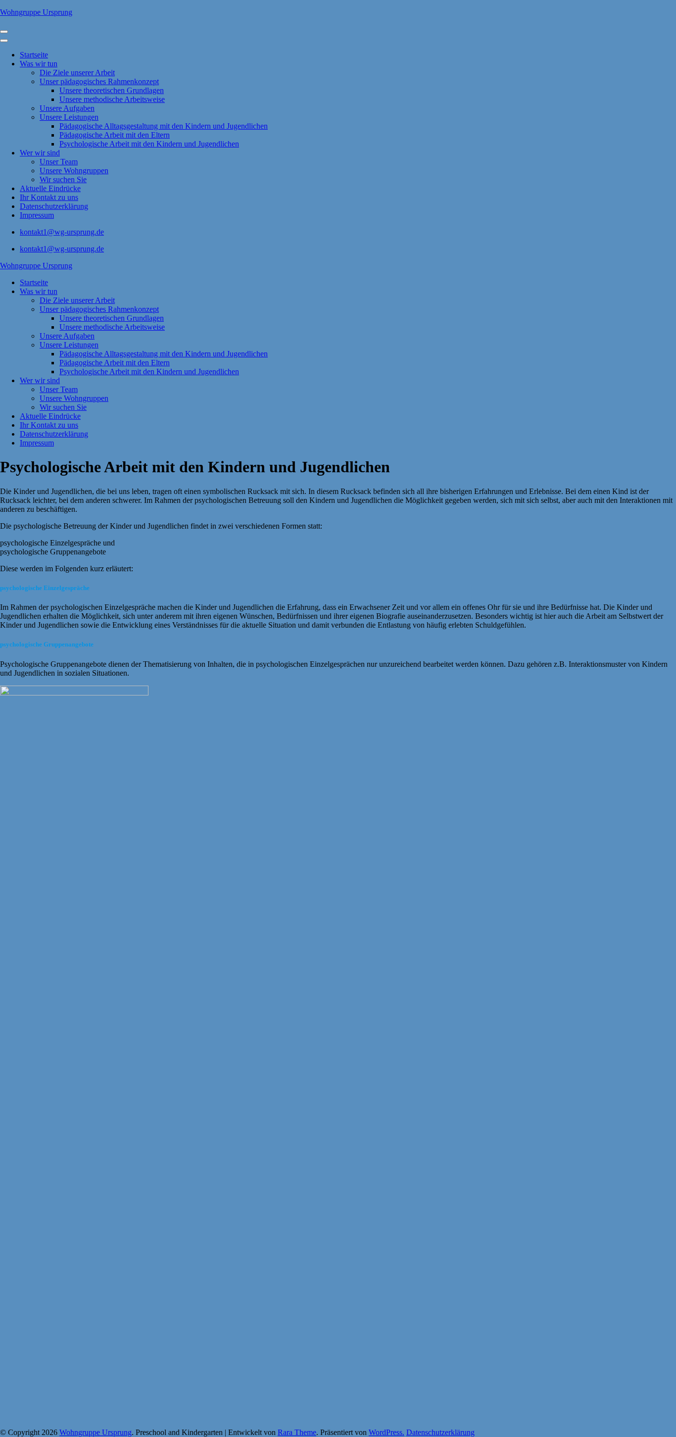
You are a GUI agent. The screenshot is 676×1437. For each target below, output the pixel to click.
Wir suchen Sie (63, 179)
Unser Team (59, 161)
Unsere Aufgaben (67, 108)
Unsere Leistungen (69, 117)
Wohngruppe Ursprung (36, 12)
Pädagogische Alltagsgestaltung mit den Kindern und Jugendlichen (163, 126)
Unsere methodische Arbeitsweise (112, 99)
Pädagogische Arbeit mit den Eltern (114, 135)
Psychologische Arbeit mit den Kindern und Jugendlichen (149, 144)
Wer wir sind (40, 153)
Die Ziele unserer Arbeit (77, 72)
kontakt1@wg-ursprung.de (62, 232)
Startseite (34, 54)
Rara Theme (297, 1432)
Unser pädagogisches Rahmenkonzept (99, 81)
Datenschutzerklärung (54, 206)
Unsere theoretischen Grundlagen (111, 90)
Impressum (37, 215)
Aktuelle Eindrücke (50, 188)
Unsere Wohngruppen (74, 170)
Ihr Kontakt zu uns (49, 197)
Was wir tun (38, 63)
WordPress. (386, 1432)
